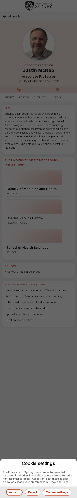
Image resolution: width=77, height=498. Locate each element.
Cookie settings (57, 492)
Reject (32, 492)
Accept (14, 492)
